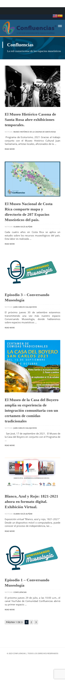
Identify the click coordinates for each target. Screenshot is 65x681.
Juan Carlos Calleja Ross (25, 307)
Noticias (9, 132)
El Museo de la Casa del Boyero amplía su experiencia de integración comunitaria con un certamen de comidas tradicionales (32, 410)
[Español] (60, 16)
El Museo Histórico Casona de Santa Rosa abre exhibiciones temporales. (30, 119)
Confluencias (20, 592)
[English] (55, 16)
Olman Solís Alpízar (22, 226)
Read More (10, 149)
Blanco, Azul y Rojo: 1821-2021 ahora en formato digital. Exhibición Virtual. (31, 501)
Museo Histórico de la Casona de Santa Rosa (34, 132)
